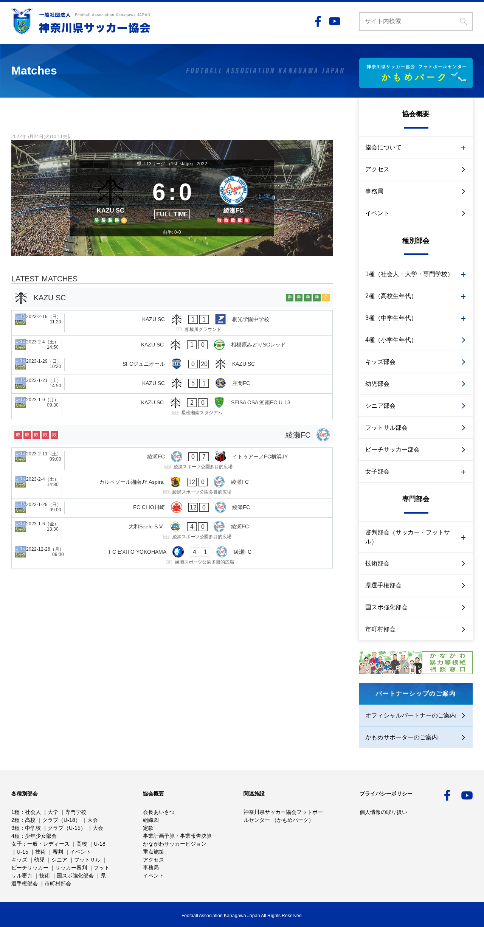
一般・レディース (48, 844)
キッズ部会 (380, 362)
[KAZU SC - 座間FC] (172, 383)
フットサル (87, 860)
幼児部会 (377, 383)
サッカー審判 (71, 868)
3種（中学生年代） (391, 318)
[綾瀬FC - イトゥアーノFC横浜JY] (172, 460)
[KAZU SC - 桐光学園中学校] (172, 323)
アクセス (377, 169)
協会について (383, 147)
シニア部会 (380, 405)
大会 (92, 820)
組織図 (151, 820)
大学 (53, 812)
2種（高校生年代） (391, 296)
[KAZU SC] (110, 198)
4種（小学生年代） (391, 340)
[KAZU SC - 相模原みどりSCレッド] (172, 345)
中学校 (33, 828)
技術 (40, 852)
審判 (58, 852)
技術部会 (377, 563)
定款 (148, 828)
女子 (16, 844)
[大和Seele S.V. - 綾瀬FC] (172, 530)
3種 (15, 828)
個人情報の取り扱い (383, 812)
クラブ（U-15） (67, 828)
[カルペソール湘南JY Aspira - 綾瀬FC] (172, 485)
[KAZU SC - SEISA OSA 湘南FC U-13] (172, 406)
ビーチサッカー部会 (392, 449)
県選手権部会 (383, 585)
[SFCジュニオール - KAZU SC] (172, 364)
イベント (377, 213)
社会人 (33, 812)
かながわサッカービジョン (174, 844)
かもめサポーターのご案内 (401, 737)
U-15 (22, 852)
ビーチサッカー (29, 868)
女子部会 (377, 471)
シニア (59, 860)
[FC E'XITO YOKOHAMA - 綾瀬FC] (172, 555)
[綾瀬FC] (233, 198)
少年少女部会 (41, 836)
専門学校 (75, 812)
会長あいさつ (159, 812)
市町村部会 (380, 629)
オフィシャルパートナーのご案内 (410, 715)
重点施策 (153, 852)
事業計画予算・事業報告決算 (177, 836)
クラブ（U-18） (61, 820)
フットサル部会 (386, 427)
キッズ (19, 860)
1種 (15, 812)
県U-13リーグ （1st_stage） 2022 (172, 163)
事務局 (374, 191)
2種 (15, 820)
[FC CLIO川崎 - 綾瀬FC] (172, 507)
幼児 (39, 860)
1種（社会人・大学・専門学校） (409, 274)
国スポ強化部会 (386, 607)
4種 (15, 836)
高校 (30, 820)
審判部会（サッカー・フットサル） (407, 537)
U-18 (99, 844)
